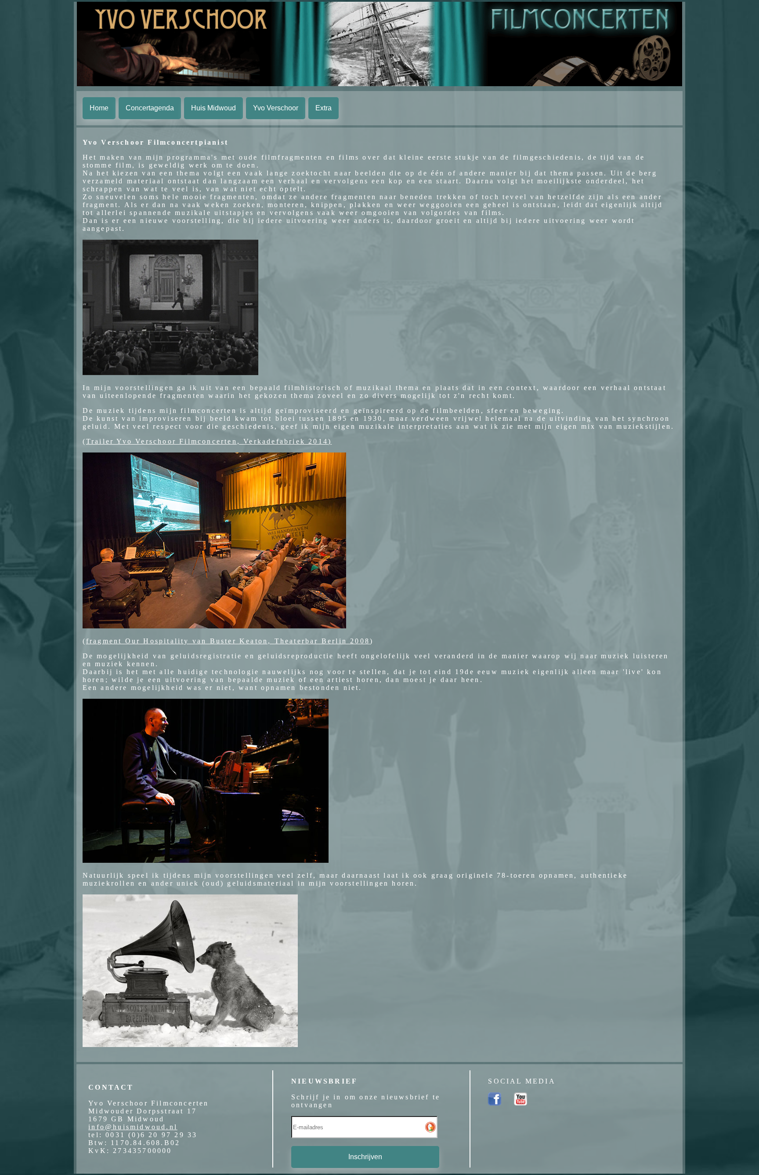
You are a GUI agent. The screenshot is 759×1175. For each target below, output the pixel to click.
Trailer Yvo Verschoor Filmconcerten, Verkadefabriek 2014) (209, 441)
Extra (323, 108)
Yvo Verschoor (275, 108)
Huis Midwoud (213, 108)
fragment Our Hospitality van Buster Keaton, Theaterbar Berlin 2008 (228, 641)
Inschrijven (365, 1156)
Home (99, 108)
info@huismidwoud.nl (132, 1127)
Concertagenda (150, 108)
